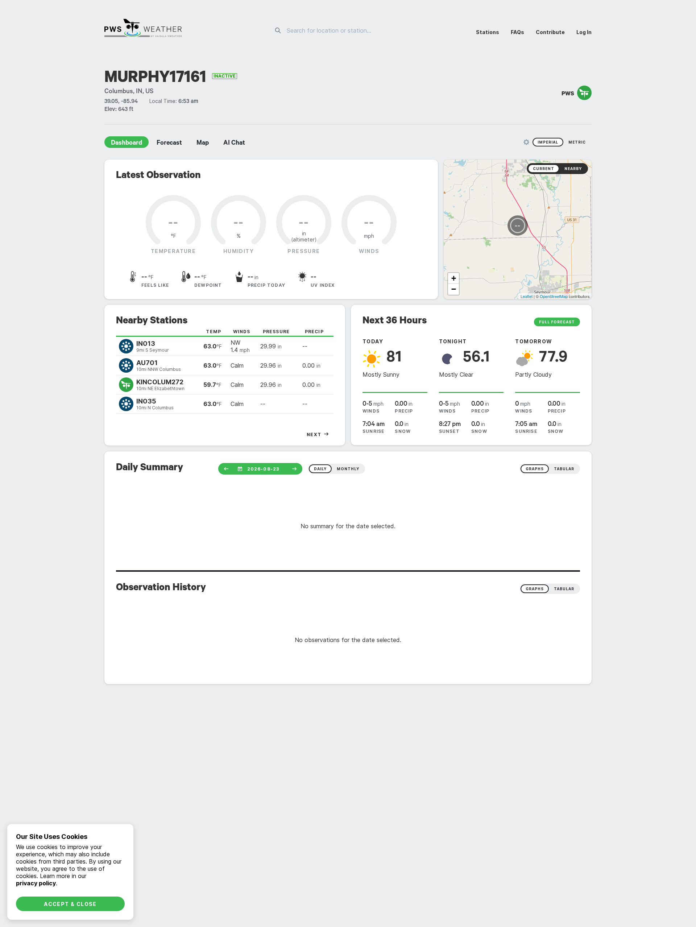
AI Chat (234, 143)
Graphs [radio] (535, 589)
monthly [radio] (348, 469)
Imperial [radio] (548, 142)
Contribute (550, 32)
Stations (487, 32)
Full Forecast (557, 322)
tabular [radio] (564, 469)
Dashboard (126, 143)
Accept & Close (70, 904)
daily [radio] (320, 469)
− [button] (453, 289)
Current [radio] (543, 168)
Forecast (169, 143)
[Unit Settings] (526, 142)
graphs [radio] (535, 469)
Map (202, 143)
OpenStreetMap (554, 296)
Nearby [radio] (573, 168)
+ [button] (453, 278)
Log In (584, 32)
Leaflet (527, 296)
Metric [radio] (577, 142)
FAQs (517, 32)
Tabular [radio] (564, 589)
